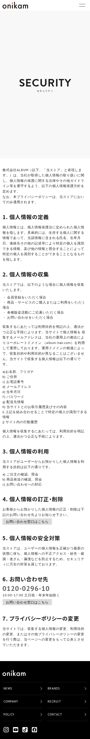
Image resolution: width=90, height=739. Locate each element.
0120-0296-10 (26, 588)
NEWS (8, 688)
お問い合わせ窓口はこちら (27, 521)
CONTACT (55, 714)
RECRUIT (54, 701)
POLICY (9, 714)
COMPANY (11, 701)
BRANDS (54, 688)
